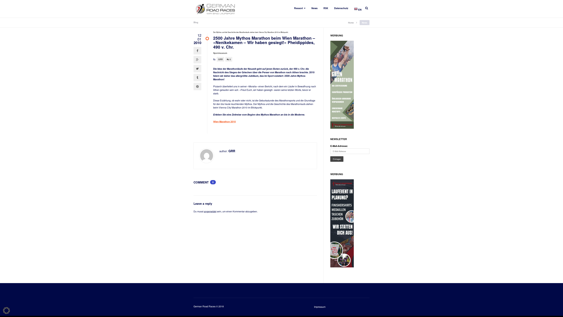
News (314, 8)
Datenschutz (341, 8)
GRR (220, 59)
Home (351, 22)
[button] (6, 310)
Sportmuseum (220, 53)
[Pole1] (342, 266)
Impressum (319, 306)
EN (360, 9)
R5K (325, 8)
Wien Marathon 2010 (224, 121)
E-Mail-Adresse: (339, 146)
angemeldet (210, 211)
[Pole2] (342, 127)
